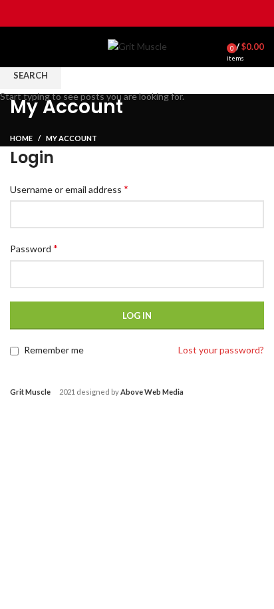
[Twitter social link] (122, 13)
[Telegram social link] (168, 13)
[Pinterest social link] (137, 13)
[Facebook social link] (106, 13)
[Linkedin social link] (152, 13)
